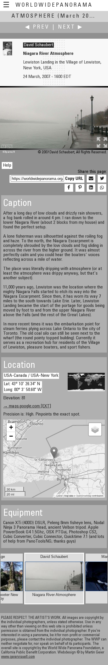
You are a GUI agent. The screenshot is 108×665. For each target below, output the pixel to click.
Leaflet (59, 495)
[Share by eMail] (91, 178)
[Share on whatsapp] (102, 188)
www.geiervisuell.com (18, 657)
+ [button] (11, 427)
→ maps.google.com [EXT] (27, 406)
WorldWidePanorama (54, 5)
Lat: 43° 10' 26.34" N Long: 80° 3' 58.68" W (22, 387)
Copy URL (74, 178)
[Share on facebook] (69, 188)
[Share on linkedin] (91, 188)
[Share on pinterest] (80, 188)
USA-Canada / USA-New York (31, 375)
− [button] (11, 436)
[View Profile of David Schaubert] (7, 54)
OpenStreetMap (83, 495)
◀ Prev (37, 27)
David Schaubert (38, 45)
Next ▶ (70, 27)
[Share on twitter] (102, 178)
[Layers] (95, 429)
